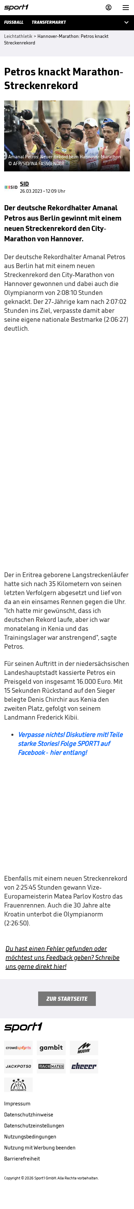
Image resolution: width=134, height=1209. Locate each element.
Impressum (17, 1103)
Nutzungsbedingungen (30, 1136)
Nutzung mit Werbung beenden (40, 1147)
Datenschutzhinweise (28, 1114)
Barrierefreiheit (22, 1158)
